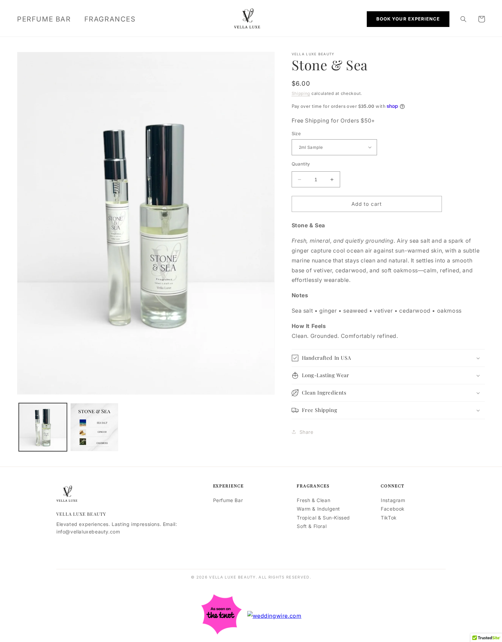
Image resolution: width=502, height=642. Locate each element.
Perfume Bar (228, 500)
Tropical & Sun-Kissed (323, 517)
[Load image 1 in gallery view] (43, 427)
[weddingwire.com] (274, 616)
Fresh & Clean (313, 500)
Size (296, 133)
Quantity (301, 164)
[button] (463, 19)
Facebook (393, 509)
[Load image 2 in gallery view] (94, 427)
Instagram (393, 500)
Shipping (301, 93)
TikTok (389, 517)
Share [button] (306, 432)
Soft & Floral (311, 526)
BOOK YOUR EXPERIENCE (408, 19)
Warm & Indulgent (318, 509)
